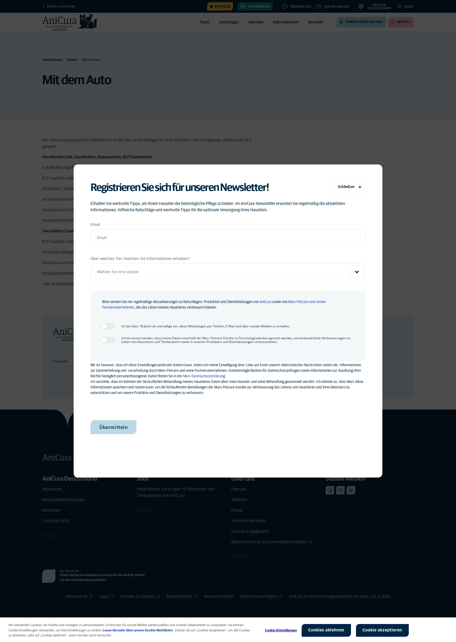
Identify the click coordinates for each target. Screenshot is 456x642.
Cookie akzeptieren (382, 630)
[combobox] (228, 271)
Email (95, 224)
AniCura (266, 302)
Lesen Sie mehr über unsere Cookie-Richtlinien (137, 630)
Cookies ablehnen (326, 630)
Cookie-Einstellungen (281, 630)
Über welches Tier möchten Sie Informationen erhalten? (140, 258)
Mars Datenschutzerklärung (204, 376)
